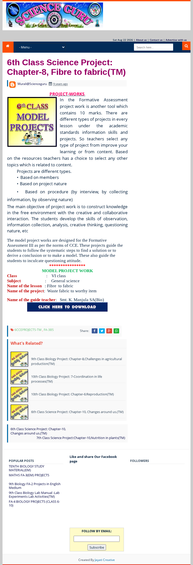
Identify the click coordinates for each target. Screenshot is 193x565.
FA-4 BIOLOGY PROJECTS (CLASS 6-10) (34, 503)
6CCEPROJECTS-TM (28, 330)
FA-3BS (49, 330)
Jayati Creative (105, 560)
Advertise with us (176, 40)
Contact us (156, 40)
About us (141, 40)
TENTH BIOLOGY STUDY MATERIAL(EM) (26, 468)
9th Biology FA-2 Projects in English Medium (35, 486)
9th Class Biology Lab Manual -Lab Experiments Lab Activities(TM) (34, 494)
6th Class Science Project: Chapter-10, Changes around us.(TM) (38, 431)
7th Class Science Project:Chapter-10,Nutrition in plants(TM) (80, 437)
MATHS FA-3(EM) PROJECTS (29, 475)
